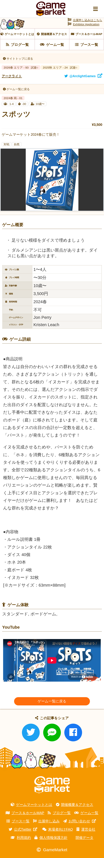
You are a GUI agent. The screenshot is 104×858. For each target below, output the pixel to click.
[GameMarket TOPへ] (52, 784)
